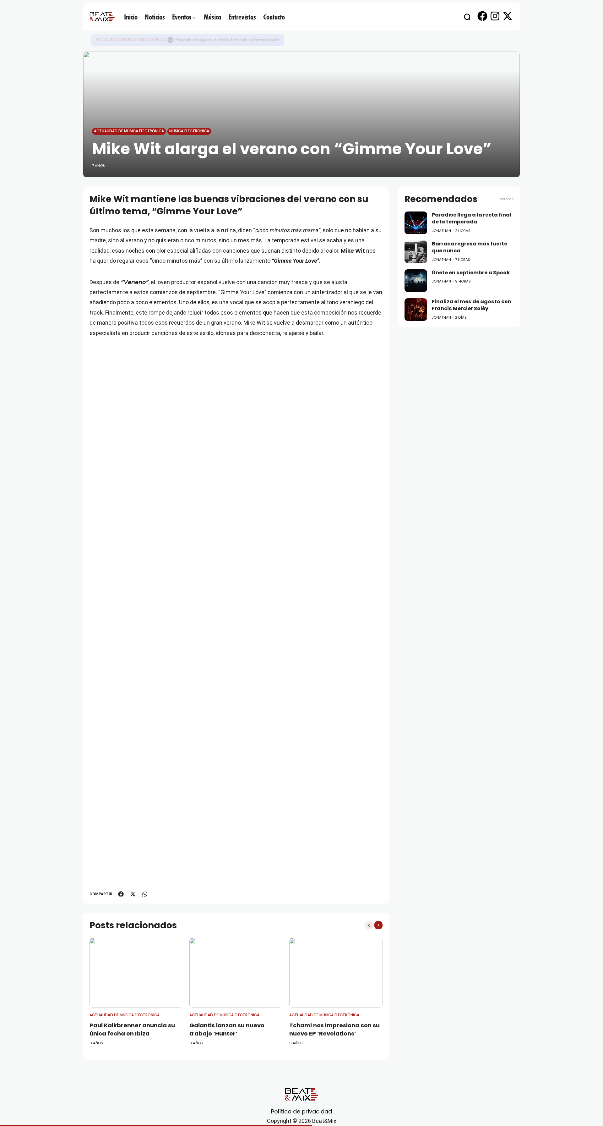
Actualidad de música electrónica (131, 39)
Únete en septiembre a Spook (471, 272)
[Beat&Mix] (102, 16)
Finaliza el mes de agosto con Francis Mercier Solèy (471, 305)
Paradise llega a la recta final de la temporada (227, 40)
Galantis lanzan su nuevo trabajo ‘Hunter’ (226, 1029)
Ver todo (506, 199)
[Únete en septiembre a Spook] (416, 280)
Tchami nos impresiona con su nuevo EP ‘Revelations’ (334, 1029)
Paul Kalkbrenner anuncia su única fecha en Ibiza (132, 1029)
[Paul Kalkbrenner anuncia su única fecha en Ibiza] (136, 973)
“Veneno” (134, 282)
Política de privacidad (301, 1111)
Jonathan (441, 230)
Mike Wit (353, 251)
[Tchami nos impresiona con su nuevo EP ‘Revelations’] (336, 973)
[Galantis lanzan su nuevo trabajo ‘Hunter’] (236, 973)
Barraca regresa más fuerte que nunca (469, 247)
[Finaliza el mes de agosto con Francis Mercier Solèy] (416, 309)
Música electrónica (189, 131)
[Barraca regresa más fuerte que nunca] (416, 251)
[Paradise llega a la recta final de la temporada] (170, 40)
